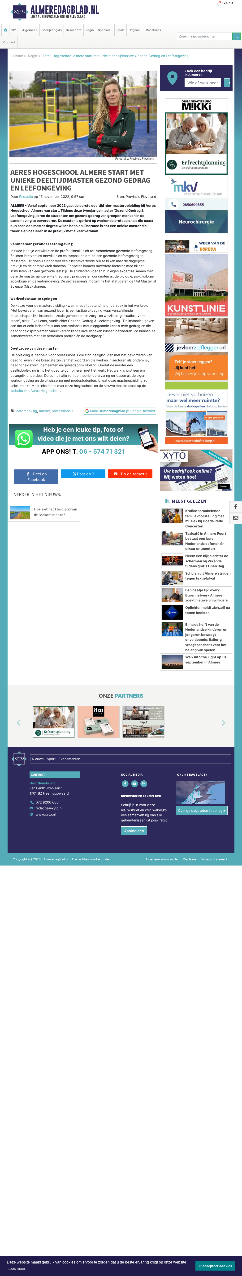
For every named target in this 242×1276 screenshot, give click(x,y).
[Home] (5, 30)
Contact (9, 42)
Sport (121, 30)
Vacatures (153, 30)
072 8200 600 (47, 802)
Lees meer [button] (16, 1269)
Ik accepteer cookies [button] (215, 1266)
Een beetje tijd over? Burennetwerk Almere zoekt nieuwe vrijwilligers (206, 595)
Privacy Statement (214, 859)
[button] (13, 722)
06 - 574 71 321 (102, 451)
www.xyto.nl (46, 814)
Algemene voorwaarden (162, 859)
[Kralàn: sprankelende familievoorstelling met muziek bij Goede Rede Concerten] (172, 515)
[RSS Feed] (144, 784)
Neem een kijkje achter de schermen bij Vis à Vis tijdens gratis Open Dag (206, 561)
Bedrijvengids (52, 30)
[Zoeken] (236, 36)
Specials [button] (104, 30)
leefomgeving (26, 411)
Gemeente (74, 30)
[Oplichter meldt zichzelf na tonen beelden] (172, 612)
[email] (236, 518)
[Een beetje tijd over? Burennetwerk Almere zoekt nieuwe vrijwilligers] (172, 595)
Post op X (86, 474)
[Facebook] (125, 784)
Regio (90, 30)
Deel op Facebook (37, 477)
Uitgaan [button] (134, 30)
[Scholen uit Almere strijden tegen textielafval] (172, 578)
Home (18, 56)
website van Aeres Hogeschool (35, 391)
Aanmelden (134, 831)
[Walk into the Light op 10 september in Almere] (172, 662)
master (44, 411)
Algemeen (30, 30)
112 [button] (13, 30)
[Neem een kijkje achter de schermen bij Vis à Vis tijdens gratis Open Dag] (172, 560)
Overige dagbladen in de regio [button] (201, 810)
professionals (62, 411)
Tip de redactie (133, 474)
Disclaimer (190, 859)
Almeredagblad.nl (64, 9)
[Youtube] (134, 784)
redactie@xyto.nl (49, 808)
